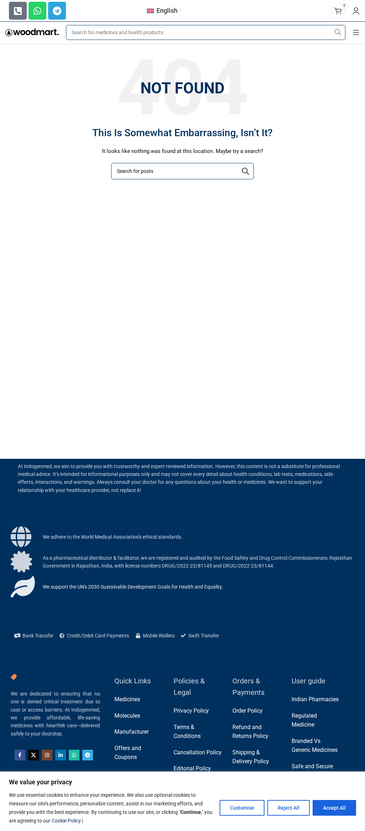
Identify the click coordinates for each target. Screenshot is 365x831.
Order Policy (247, 710)
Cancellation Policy (198, 752)
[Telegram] (57, 11)
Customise (242, 808)
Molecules (127, 715)
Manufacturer (131, 731)
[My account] (356, 11)
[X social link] (33, 755)
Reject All (288, 808)
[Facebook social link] (20, 755)
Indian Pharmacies (315, 699)
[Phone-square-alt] (18, 11)
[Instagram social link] (47, 755)
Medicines (127, 699)
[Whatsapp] (37, 11)
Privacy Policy (191, 710)
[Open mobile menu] (356, 32)
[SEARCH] (337, 32)
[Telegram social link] (87, 755)
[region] (182, 801)
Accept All (334, 808)
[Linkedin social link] (60, 755)
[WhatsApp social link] (74, 755)
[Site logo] (32, 32)
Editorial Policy (192, 768)
